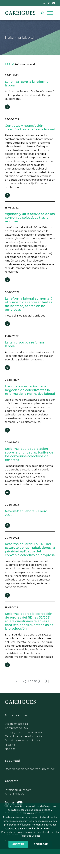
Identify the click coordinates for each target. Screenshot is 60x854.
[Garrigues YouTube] (19, 803)
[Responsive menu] (50, 13)
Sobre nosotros (16, 715)
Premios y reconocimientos (22, 740)
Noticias (10, 749)
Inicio (8, 64)
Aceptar (18, 844)
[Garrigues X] (13, 803)
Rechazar (41, 844)
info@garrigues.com (18, 790)
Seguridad (12, 760)
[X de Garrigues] (48, 3)
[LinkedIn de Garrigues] (44, 3)
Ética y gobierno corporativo (23, 732)
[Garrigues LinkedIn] (7, 803)
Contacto (11, 781)
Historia (10, 744)
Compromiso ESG (16, 728)
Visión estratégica (16, 723)
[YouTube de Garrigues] (53, 3)
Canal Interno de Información (24, 736)
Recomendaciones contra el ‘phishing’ (30, 769)
